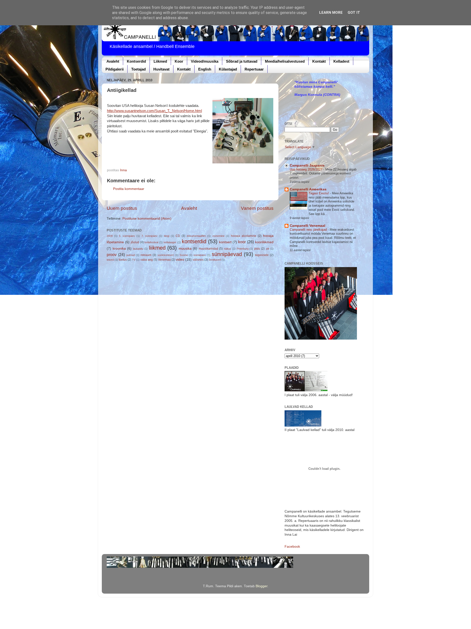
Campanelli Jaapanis (307, 165)
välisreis (198, 259)
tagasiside (262, 255)
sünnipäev (200, 255)
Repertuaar (254, 69)
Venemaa (164, 259)
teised (110, 259)
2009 (110, 235)
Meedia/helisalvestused (285, 61)
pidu (257, 248)
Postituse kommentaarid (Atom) (146, 218)
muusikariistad (208, 248)
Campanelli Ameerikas (308, 189)
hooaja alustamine (243, 236)
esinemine (218, 235)
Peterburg (243, 248)
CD (178, 236)
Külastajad (228, 69)
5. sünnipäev (127, 235)
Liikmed (160, 61)
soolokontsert (165, 255)
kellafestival (151, 242)
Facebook (292, 546)
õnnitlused (215, 259)
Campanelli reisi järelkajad (309, 229)
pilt (267, 248)
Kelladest (341, 61)
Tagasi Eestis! (319, 193)
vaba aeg (146, 259)
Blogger (261, 586)
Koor (179, 61)
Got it (354, 12)
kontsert (225, 242)
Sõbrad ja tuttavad (241, 61)
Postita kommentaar (128, 189)
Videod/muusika (204, 61)
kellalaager (170, 242)
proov (112, 254)
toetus (123, 259)
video (180, 259)
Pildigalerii (114, 69)
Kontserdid (136, 61)
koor (242, 242)
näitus (227, 248)
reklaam (146, 255)
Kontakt (319, 61)
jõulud (135, 242)
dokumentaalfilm (196, 235)
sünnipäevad (227, 254)
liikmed (157, 248)
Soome (184, 255)
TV (133, 259)
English (204, 69)
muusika (185, 248)
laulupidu (138, 248)
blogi (166, 235)
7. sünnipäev (149, 235)
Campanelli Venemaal (307, 226)
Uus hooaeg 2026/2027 (306, 169)
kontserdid (194, 241)
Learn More (331, 12)
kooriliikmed (264, 242)
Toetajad (138, 69)
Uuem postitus (122, 208)
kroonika (119, 248)
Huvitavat (161, 69)
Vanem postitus (257, 208)
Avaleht (112, 61)
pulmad (130, 255)
